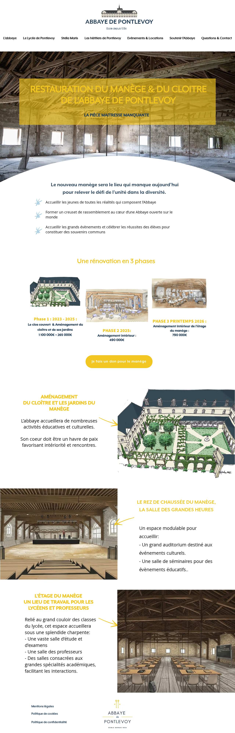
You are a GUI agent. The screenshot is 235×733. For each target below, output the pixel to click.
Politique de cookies (44, 714)
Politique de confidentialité (49, 722)
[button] (10, 38)
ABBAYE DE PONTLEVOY (119, 22)
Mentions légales (42, 706)
